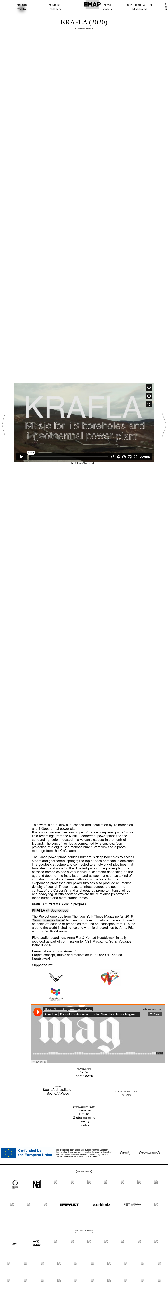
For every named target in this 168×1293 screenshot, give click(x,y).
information (140, 9)
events (107, 9)
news (107, 5)
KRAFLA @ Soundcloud (50, 910)
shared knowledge (140, 5)
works (21, 9)
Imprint (125, 1153)
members (54, 5)
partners (55, 9)
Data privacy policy (149, 1153)
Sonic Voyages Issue (48, 919)
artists (22, 5)
